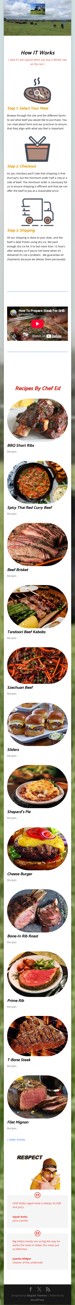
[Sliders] (37, 724)
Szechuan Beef (20, 687)
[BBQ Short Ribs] (37, 420)
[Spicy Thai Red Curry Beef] (37, 482)
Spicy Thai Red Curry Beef (29, 508)
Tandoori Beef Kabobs (26, 632)
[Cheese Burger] (37, 848)
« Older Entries (16, 1139)
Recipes (12, 451)
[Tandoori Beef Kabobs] (37, 606)
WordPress (37, 1300)
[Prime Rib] (37, 974)
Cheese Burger (19, 874)
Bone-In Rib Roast (22, 936)
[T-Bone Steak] (37, 1036)
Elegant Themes (37, 1295)
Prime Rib (15, 1001)
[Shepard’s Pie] (37, 786)
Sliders (13, 750)
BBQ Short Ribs (20, 445)
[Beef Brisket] (37, 544)
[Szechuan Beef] (37, 665)
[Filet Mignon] (37, 1097)
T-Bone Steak (18, 1060)
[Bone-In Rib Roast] (37, 910)
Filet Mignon (17, 1122)
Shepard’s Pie (18, 812)
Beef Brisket (17, 570)
